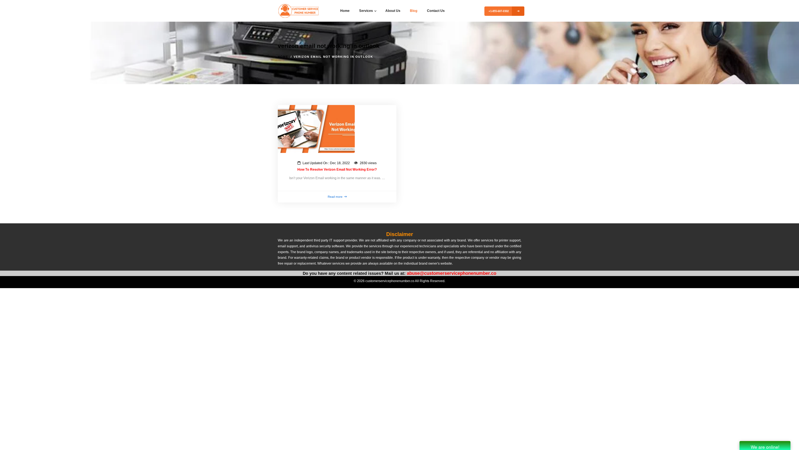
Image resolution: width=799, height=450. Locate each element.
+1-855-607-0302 (499, 11)
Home (345, 10)
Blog (413, 10)
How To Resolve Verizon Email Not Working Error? (337, 169)
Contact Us (436, 10)
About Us (392, 10)
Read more (335, 196)
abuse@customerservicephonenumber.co (451, 273)
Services (366, 10)
